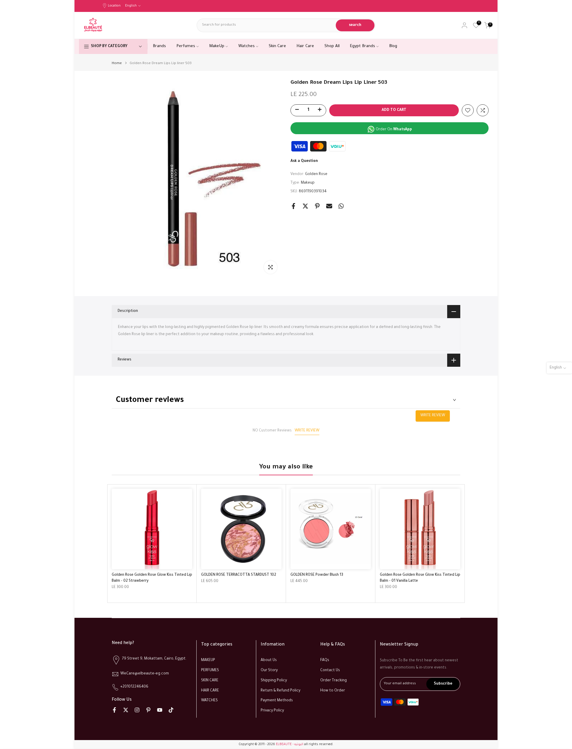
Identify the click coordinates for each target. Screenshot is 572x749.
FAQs (324, 660)
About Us (269, 660)
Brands (159, 46)
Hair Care (305, 46)
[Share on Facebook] (293, 206)
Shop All (332, 46)
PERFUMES (210, 670)
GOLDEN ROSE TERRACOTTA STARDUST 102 (238, 575)
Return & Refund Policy (280, 691)
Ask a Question (304, 161)
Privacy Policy (272, 711)
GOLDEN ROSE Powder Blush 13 (316, 575)
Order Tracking (333, 681)
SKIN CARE (209, 681)
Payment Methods (277, 701)
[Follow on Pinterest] (148, 710)
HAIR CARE (210, 691)
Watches (246, 46)
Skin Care (277, 46)
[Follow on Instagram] (137, 710)
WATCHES (209, 701)
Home (117, 64)
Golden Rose (316, 174)
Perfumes (185, 46)
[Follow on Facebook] (114, 710)
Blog (393, 46)
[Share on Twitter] (305, 206)
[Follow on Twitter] (125, 710)
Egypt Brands (362, 46)
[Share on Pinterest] (317, 206)
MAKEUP (208, 660)
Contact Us (330, 670)
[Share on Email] (329, 206)
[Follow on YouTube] (159, 710)
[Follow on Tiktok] (171, 710)
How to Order (332, 691)
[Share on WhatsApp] (341, 206)
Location (114, 6)
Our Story (269, 670)
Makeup (308, 183)
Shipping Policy (274, 681)
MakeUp (216, 46)
